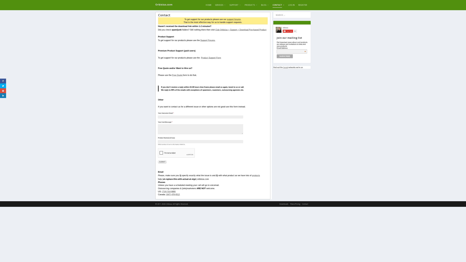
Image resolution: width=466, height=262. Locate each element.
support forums (234, 19)
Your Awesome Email (166, 113)
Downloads (283, 204)
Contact (277, 5)
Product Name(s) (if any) (166, 138)
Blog (263, 5)
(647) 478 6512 (173, 194)
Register (302, 5)
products (256, 175)
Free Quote (177, 75)
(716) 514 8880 (169, 191)
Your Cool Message (165, 122)
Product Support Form (211, 58)
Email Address (291, 48)
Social (285, 67)
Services (219, 5)
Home (208, 5)
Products (250, 5)
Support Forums (207, 40)
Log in (291, 5)
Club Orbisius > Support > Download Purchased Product (240, 30)
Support (233, 5)
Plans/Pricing (295, 204)
